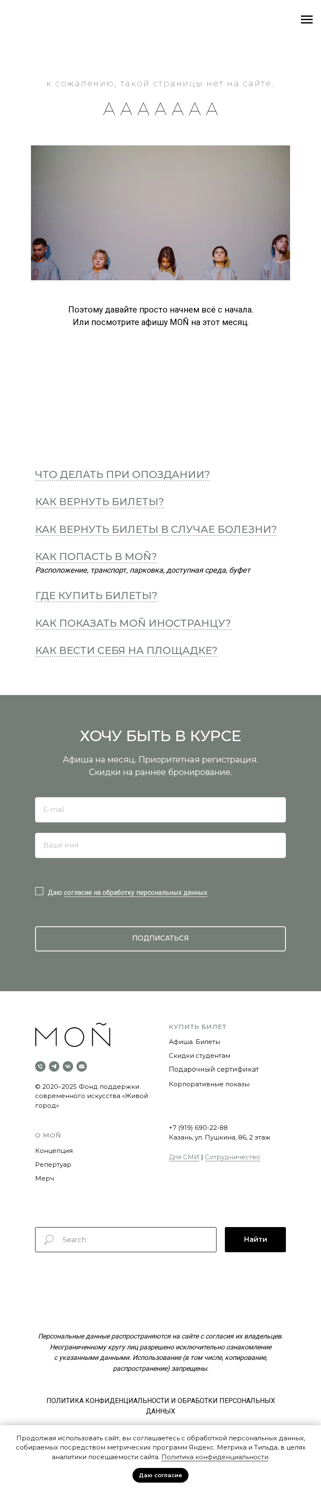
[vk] (68, 1066)
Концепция (54, 1151)
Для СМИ (184, 1157)
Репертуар (53, 1164)
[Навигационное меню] (307, 20)
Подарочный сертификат (214, 1069)
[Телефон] (40, 1066)
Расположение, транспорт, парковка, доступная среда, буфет (142, 570)
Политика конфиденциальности (214, 1457)
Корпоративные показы (209, 1084)
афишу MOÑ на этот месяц (194, 322)
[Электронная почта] (81, 1066)
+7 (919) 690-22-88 (198, 1128)
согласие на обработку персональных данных (135, 893)
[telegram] (54, 1066)
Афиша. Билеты (194, 1042)
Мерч (44, 1178)
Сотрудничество (232, 1157)
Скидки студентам (199, 1055)
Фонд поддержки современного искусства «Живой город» (91, 1096)
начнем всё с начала (211, 310)
